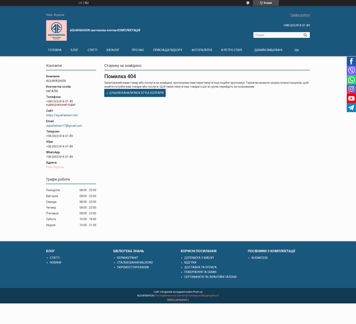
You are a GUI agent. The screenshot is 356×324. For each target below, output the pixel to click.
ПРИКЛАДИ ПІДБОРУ (167, 50)
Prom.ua (198, 291)
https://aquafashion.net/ (62, 115)
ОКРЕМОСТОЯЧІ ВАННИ (133, 267)
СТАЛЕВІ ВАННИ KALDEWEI (135, 262)
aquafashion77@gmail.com (64, 125)
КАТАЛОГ (113, 50)
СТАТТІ (92, 50)
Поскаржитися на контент (171, 295)
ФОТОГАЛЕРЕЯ (202, 50)
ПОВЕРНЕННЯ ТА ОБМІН (200, 272)
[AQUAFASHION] (56, 30)
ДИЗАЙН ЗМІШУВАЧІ (268, 50)
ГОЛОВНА (55, 50)
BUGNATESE (260, 257)
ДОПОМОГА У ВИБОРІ (199, 257)
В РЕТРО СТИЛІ (231, 50)
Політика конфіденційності (203, 295)
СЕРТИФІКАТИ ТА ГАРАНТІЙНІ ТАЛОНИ (210, 277)
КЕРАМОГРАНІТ (127, 257)
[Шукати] (305, 35)
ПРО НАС (138, 50)
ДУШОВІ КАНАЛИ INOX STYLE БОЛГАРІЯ (136, 92)
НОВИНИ (55, 262)
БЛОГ (74, 50)
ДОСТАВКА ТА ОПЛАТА (200, 267)
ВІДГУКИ (190, 262)
